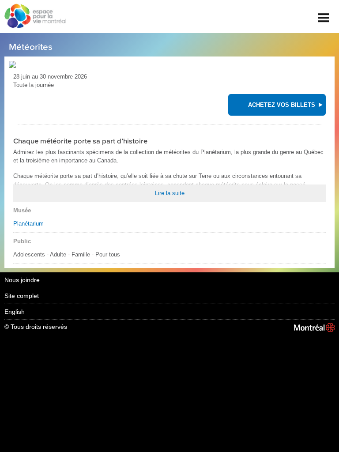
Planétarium (28, 223)
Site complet (21, 295)
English (14, 311)
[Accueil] (33, 17)
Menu (323, 14)
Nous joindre (22, 279)
